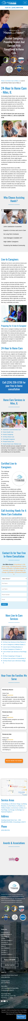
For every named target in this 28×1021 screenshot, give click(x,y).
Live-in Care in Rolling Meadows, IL (13, 647)
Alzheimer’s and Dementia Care (12, 429)
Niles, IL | (13, 570)
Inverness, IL (6, 570)
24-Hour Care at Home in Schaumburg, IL (14, 658)
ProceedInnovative (17, 1014)
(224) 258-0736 (5, 830)
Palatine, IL (11, 568)
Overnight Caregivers (9, 439)
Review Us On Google (9, 959)
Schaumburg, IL (5, 932)
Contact (4, 604)
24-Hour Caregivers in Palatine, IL (12, 649)
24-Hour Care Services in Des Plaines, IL (14, 642)
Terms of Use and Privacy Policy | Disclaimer (16, 1012)
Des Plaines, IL (13, 806)
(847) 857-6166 (5, 982)
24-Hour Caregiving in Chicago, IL (12, 656)
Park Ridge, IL (20, 570)
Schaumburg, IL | (18, 564)
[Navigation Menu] (25, 2)
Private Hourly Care (8, 441)
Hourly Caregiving (8, 434)
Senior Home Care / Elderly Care (12, 444)
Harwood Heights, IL (6, 812)
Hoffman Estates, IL (20, 568)
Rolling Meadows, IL (17, 566)
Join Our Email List (10, 965)
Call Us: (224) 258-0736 (14, 7)
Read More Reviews (14, 760)
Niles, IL (3, 946)
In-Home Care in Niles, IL (13, 80)
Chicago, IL (5, 572)
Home (3, 80)
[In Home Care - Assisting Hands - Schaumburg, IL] (9, 2)
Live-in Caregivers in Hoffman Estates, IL (14, 644)
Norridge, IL (12, 572)
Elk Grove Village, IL (16, 804)
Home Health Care (8, 432)
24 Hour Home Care (8, 436)
